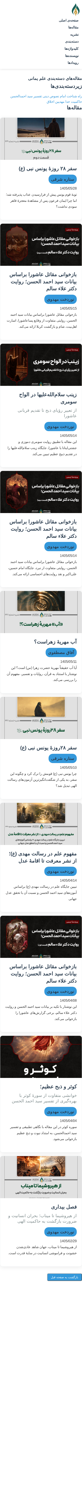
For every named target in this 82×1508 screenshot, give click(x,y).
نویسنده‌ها (72, 55)
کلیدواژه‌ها (72, 48)
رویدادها (73, 62)
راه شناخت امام (70, 96)
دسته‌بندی (72, 41)
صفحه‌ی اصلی (69, 20)
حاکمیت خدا (73, 101)
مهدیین (59, 101)
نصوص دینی (50, 96)
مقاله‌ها (73, 27)
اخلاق (50, 101)
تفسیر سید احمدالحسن (26, 96)
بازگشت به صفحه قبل (64, 1277)
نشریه (74, 34)
